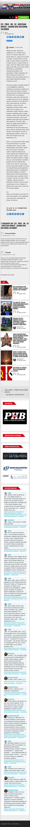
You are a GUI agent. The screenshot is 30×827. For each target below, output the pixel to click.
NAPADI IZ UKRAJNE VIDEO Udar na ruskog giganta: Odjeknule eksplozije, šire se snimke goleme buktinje (20, 354)
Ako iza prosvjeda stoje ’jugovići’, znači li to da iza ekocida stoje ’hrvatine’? (20, 288)
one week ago (14, 574)
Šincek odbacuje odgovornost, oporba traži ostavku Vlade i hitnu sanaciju (15, 681)
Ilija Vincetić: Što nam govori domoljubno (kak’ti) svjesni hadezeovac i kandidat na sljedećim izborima (20, 306)
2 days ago (22, 527)
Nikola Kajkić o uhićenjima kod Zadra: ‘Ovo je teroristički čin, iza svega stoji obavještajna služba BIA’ (15, 573)
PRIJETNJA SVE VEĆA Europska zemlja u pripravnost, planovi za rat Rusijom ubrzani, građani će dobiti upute (19, 321)
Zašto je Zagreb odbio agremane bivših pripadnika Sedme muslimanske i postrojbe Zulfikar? (14, 761)
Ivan (18, 292)
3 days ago (22, 551)
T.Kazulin (8, 252)
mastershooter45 (13, 715)
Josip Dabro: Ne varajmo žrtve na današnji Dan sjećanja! (19, 369)
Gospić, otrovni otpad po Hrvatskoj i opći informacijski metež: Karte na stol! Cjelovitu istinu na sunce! (15, 624)
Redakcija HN (20, 327)
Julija (9, 493)
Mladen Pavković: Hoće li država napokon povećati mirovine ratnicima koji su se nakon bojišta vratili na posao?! (15, 736)
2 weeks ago (23, 649)
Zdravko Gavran (13, 677)
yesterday (21, 516)
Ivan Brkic (11, 520)
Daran (6, 32)
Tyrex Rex (11, 653)
